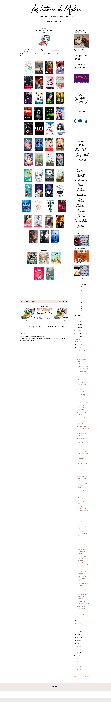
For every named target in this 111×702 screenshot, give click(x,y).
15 (81, 300)
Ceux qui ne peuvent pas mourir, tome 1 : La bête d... (82, 485)
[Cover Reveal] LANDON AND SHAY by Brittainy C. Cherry (82, 451)
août (78, 623)
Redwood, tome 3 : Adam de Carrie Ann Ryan (82, 458)
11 (81, 292)
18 (81, 306)
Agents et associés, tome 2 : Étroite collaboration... (81, 608)
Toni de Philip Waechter (83, 424)
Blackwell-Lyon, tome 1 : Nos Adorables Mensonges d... (83, 571)
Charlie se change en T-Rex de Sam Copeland (83, 419)
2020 (77, 336)
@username (57, 696)
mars (78, 637)
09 (81, 288)
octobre (79, 347)
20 (81, 310)
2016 (77, 652)
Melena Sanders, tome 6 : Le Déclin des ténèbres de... (82, 396)
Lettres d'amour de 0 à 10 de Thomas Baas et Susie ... (83, 361)
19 (81, 308)
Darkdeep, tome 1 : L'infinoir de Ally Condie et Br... (81, 551)
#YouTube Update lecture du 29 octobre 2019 (81, 373)
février (78, 640)
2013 (77, 661)
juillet (78, 626)
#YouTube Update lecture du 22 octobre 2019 (83, 428)
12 (81, 294)
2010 (77, 670)
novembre (80, 344)
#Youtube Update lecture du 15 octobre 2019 (83, 471)
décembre (80, 341)
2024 (77, 324)
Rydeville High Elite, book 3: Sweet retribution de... (82, 407)
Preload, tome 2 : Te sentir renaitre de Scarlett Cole (82, 478)
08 (81, 286)
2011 (77, 667)
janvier (79, 643)
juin (78, 629)
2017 (77, 649)
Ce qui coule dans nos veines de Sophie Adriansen (82, 521)
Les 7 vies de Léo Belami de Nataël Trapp (81, 615)
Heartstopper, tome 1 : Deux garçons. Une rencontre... (82, 465)
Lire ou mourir (55, 50)
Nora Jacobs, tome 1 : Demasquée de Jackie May (82, 590)
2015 (77, 655)
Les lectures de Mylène (55, 9)
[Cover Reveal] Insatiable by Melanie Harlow (82, 384)
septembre (80, 620)
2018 (77, 647)
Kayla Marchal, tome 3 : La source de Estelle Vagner (82, 565)
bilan (44, 32)
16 (81, 302)
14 (81, 298)
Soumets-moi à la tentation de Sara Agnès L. (81, 578)
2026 (77, 319)
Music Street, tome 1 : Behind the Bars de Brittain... (82, 540)
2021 (77, 333)
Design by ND (61, 700)
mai (78, 632)
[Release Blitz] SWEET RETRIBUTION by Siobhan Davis (82, 492)
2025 (77, 322)
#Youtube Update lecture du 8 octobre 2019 (82, 533)
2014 (77, 658)
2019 (76, 339)
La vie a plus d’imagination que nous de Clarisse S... (82, 508)
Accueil (50, 21)
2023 (77, 327)
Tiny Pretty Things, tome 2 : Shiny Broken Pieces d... (83, 445)
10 (81, 290)
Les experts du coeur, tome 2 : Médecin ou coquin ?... (82, 558)
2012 (77, 664)
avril (78, 634)
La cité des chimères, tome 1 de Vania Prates (82, 515)
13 (81, 296)
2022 (77, 330)
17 (81, 304)
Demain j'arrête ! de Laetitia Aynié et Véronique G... (82, 596)
